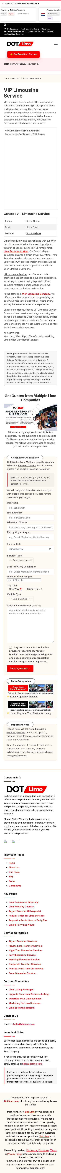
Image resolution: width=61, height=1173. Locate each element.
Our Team (14, 872)
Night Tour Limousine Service (25, 950)
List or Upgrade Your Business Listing (30, 713)
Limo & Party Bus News (21, 924)
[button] (23, 54)
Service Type (14, 555)
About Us (14, 867)
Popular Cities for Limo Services (27, 915)
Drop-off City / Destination (21, 566)
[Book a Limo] (30, 417)
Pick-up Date (14, 544)
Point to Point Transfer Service (26, 968)
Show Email (32, 227)
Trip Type (12, 585)
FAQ (11, 876)
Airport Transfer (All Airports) (25, 911)
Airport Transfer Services (23, 941)
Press (12, 881)
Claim (13, 696)
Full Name (12, 502)
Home (12, 863)
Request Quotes (27, 465)
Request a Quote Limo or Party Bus (28, 920)
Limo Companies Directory (23, 902)
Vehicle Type (14, 594)
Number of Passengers (20, 576)
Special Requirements (24, 605)
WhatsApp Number (17, 522)
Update (23, 696)
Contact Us (15, 885)
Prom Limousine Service (22, 973)
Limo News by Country (21, 906)
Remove (33, 696)
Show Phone (33, 221)
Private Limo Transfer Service (25, 945)
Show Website (33, 233)
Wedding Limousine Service (24, 959)
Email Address (15, 512)
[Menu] (55, 44)
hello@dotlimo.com (24, 1024)
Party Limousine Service (22, 955)
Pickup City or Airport (19, 532)
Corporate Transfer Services (25, 964)
